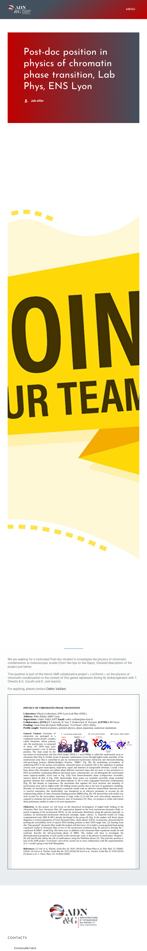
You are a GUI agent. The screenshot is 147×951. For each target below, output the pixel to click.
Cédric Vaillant (56, 689)
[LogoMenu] (19, 5)
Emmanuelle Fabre (25, 948)
